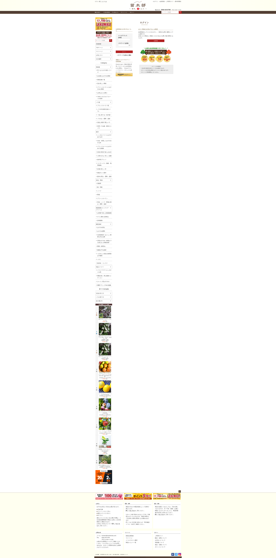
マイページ (124, 12)
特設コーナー (100, 267)
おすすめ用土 (101, 227)
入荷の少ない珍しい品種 (104, 156)
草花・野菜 (99, 180)
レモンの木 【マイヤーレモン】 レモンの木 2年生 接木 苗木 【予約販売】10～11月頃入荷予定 (104, 394)
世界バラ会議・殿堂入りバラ (104, 127)
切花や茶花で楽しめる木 (104, 152)
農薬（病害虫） (101, 246)
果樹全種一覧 (101, 79)
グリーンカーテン (102, 198)
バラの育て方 (100, 297)
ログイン (155, 1)
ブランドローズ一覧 (103, 105)
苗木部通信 (178, 1)
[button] (124, 74)
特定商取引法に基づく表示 (106, 554)
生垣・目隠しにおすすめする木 (104, 141)
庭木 (97, 132)
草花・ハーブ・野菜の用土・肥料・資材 (104, 203)
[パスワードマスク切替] (129, 45)
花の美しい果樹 (101, 83)
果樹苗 (98, 67)
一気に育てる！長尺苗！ (104, 115)
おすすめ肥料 (101, 231)
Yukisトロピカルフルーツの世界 (104, 97)
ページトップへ (180, 491)
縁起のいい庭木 (101, 172)
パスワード (123, 43)
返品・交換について (161, 544)
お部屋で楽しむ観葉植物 (104, 213)
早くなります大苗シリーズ (104, 71)
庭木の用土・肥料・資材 (104, 176)
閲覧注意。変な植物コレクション (104, 276)
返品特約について (124, 554)
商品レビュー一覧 (131, 542)
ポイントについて (160, 547)
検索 (180, 12)
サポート (156, 532)
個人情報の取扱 (116, 554)
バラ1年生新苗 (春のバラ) (103, 110)
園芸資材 (98, 224)
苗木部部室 (107, 12)
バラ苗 (98, 102)
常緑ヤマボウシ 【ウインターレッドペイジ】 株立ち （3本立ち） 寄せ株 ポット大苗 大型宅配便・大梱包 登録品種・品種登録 (104, 338)
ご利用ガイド (170, 1)
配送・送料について (161, 538)
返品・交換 (156, 503)
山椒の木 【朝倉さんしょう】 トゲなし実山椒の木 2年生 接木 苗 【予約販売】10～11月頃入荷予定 (104, 466)
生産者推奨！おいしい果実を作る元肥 (104, 236)
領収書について (159, 542)
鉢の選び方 (99, 301)
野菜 (98, 194)
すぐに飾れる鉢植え (103, 216)
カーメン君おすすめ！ (103, 281)
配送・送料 (127, 503)
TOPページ (99, 47)
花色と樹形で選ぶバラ (103, 122)
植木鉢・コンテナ (102, 263)
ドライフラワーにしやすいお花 (104, 271)
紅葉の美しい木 (101, 169)
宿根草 (99, 183)
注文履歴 (98, 59)
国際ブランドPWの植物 (104, 285)
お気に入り (115, 12)
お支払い (98, 503)
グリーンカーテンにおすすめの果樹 (104, 88)
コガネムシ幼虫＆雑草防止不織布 (104, 254)
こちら (133, 510)
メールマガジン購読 (131, 540)
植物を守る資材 (101, 250)
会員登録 (162, 1)
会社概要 (97, 554)
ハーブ (99, 191)
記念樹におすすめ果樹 (103, 76)
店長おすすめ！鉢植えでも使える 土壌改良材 (104, 241)
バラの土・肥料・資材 (103, 118)
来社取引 (98, 12)
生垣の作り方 (100, 293)
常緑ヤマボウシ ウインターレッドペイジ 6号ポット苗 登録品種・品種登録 (105, 357)
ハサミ (99, 259)
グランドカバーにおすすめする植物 (104, 147)
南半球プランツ (101, 159)
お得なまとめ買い (102, 93)
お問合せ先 (98, 532)
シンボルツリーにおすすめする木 (104, 136)
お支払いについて (160, 540)
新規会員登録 (130, 536)
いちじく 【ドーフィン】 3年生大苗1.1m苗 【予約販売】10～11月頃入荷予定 (105, 432)
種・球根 (99, 187)
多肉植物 (99, 220)
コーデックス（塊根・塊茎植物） (104, 164)
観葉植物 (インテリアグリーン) (102, 209)
